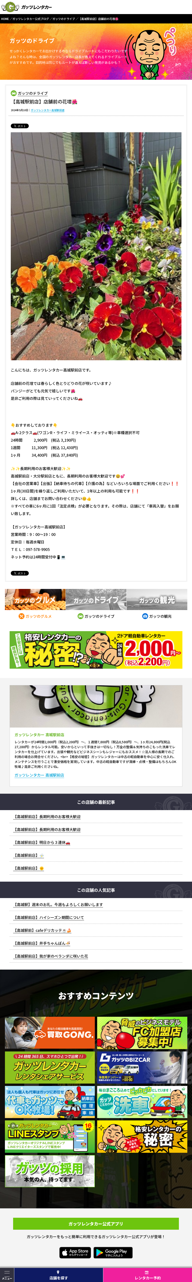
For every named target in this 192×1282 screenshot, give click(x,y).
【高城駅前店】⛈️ (28, 855)
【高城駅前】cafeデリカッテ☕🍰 (42, 930)
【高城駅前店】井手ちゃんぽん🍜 (41, 943)
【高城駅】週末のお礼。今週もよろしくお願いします (58, 904)
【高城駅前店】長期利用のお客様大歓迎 (47, 816)
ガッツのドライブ (33, 93)
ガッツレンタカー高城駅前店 (47, 110)
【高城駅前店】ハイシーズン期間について (48, 917)
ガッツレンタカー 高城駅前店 (39, 775)
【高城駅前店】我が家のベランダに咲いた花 (50, 956)
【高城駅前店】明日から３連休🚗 (41, 842)
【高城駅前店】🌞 (28, 868)
